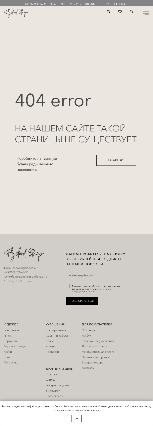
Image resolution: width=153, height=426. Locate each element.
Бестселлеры (54, 396)
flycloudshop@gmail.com (20, 268)
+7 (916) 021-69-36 (16, 272)
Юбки (8, 352)
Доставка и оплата (94, 346)
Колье (50, 341)
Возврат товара (93, 362)
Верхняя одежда (15, 346)
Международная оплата (98, 352)
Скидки (51, 380)
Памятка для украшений (98, 341)
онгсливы (12, 362)
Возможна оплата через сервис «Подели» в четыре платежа (75, 4)
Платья (8, 335)
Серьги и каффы (57, 335)
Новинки (51, 374)
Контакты (88, 368)
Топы (7, 357)
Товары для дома (57, 385)
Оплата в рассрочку (95, 357)
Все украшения (56, 330)
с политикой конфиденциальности (91, 290)
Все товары (12, 330)
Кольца (50, 346)
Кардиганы (11, 341)
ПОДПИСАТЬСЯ (82, 301)
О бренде (88, 330)
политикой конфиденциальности (107, 406)
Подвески (52, 352)
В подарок (53, 390)
